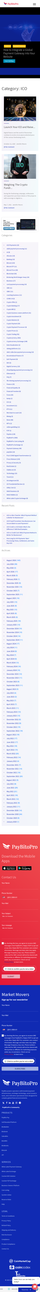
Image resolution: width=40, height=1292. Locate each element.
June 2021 (10, 788)
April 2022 (10, 750)
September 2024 (13, 640)
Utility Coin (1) (11, 488)
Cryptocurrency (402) (14, 338)
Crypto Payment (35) (13, 324)
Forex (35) (10, 395)
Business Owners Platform (10, 1185)
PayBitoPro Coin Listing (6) (15, 441)
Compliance (5, 1239)
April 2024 (10, 659)
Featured (7, 46)
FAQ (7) (9, 377)
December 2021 (12, 765)
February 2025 (12, 621)
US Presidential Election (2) (15, 484)
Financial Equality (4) (13, 388)
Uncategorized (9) (13, 480)
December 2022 (12, 719)
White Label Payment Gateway (12, 1167)
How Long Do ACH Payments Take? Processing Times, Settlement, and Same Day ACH (20, 540)
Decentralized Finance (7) (15, 356)
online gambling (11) (13, 427)
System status (6, 1195)
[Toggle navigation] (34, 4)
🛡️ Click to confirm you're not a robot (19, 969)
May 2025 (10, 609)
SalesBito (5, 1136)
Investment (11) (12, 406)
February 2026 (12, 579)
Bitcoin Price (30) (12, 270)
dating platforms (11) (14, 349)
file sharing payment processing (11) (19, 381)
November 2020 (13, 814)
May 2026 (10, 568)
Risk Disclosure (7, 1235)
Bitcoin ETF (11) (12, 266)
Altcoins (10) (11, 256)
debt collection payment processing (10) (20, 352)
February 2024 (12, 666)
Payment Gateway (19, 46)
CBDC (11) (10, 291)
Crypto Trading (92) (13, 334)
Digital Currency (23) (13, 366)
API (3, 1155)
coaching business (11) (14, 295)
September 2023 (13, 685)
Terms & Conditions (8, 1216)
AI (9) (8, 252)
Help (3, 1204)
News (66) (10, 420)
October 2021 (12, 772)
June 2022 (10, 742)
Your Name (6, 883)
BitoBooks (5, 1146)
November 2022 (13, 723)
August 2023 (11, 689)
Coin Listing (5, 1190)
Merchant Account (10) (14, 413)
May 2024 (10, 655)
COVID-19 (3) (11, 299)
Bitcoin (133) (11, 263)
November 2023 (13, 678)
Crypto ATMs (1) (12, 302)
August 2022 (11, 734)
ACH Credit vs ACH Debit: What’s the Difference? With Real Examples (18, 528)
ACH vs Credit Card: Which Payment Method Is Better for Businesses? (22, 534)
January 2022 (12, 761)
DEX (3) (9, 363)
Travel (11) (10, 477)
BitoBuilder (5, 1127)
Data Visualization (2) (13, 345)
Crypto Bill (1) (11, 309)
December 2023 (12, 674)
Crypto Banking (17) (13, 306)
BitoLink (4, 1150)
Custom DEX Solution (8, 1176)
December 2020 (12, 810)
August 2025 (11, 598)
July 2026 (10, 564)
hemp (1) (9, 398)
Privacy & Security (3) (14, 463)
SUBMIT (10, 976)
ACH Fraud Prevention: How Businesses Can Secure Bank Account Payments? (21, 522)
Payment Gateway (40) (14, 448)
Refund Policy (6, 1225)
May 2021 (10, 791)
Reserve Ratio (6, 1199)
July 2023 (10, 693)
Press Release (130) (13, 459)
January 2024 (12, 670)
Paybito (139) (11, 434)
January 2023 (12, 716)
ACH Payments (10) (13, 245)
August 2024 (11, 644)
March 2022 (11, 753)
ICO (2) (9, 402)
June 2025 (10, 606)
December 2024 (12, 628)
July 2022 (10, 738)
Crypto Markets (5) (13, 320)
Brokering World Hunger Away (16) (18, 277)
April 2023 (10, 704)
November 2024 (13, 632)
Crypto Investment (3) (14, 316)
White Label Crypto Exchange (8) (17, 498)
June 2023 (10, 697)
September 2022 (13, 731)
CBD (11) (9, 288)
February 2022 (12, 757)
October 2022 (12, 727)
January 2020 (12, 822)
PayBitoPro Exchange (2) (15, 445)
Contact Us (5, 1249)
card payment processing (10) (17, 284)
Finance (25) (11, 384)
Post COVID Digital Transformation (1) (19, 456)
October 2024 (12, 636)
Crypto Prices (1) (12, 331)
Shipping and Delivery (9, 1230)
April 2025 (10, 613)
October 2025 (12, 590)
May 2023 (10, 700)
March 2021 (11, 799)
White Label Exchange (9, 1171)
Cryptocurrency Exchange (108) (17, 341)
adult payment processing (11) (17, 249)
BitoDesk (5, 1131)
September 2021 (13, 776)
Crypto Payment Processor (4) (17, 327)
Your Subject (6, 913)
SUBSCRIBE (20, 1068)
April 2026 (10, 572)
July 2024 (10, 647)
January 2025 (12, 625)
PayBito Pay (5, 1117)
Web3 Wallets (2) (12, 495)
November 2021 (13, 769)
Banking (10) (11, 259)
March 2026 (11, 575)
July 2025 (10, 602)
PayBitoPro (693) (12, 438)
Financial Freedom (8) (14, 391)
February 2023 (12, 712)
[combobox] (4, 897)
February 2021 (12, 803)
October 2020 (12, 818)
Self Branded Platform (9, 1122)
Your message (7, 925)
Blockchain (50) (12, 274)
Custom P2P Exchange (9, 1181)
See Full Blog (9, 61)
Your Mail (5, 903)
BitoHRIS (4, 1141)
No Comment (9, 147)
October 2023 (12, 681)
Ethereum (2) (11, 373)
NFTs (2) (9, 423)
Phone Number (7, 893)
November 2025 (13, 587)
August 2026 (11, 560)
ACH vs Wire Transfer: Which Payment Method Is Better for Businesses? (22, 516)
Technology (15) (12, 473)
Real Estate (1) (11, 466)
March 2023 (11, 708)
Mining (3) (10, 416)
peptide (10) (11, 452)
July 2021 (10, 784)
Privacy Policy (9, 962)
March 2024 (11, 662)
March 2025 (11, 617)
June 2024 (10, 651)
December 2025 (12, 583)
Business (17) (11, 281)
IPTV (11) (9, 409)
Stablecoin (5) (11, 470)
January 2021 (12, 806)
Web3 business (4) (13, 491)
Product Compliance (8, 1244)
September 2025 (13, 594)
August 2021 (11, 780)
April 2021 (10, 795)
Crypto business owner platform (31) (19, 313)
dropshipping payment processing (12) (19, 370)
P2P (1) (9, 431)
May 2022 (10, 746)
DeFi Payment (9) (12, 359)
